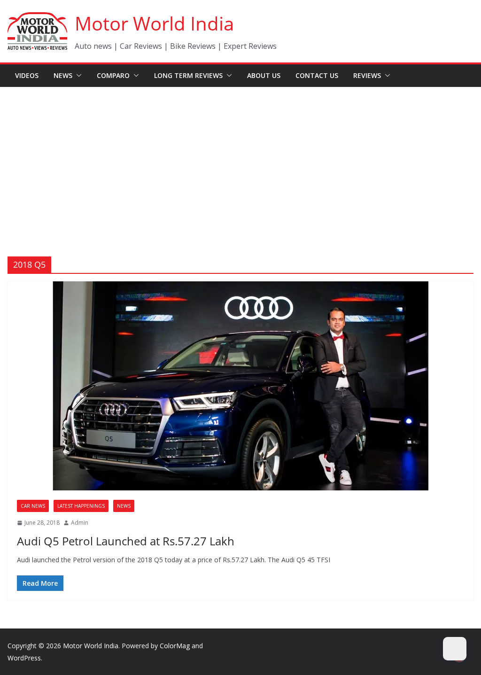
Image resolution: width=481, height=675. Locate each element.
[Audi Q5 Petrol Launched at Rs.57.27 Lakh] (240, 385)
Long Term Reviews (188, 75)
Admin (79, 523)
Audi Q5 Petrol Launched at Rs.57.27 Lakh (125, 541)
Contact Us (316, 75)
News (63, 75)
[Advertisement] (240, 158)
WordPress (24, 657)
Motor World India (154, 23)
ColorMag (175, 645)
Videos (27, 75)
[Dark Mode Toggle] (454, 648)
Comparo (113, 75)
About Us (263, 75)
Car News (33, 506)
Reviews (367, 75)
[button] (77, 75)
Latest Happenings (81, 506)
